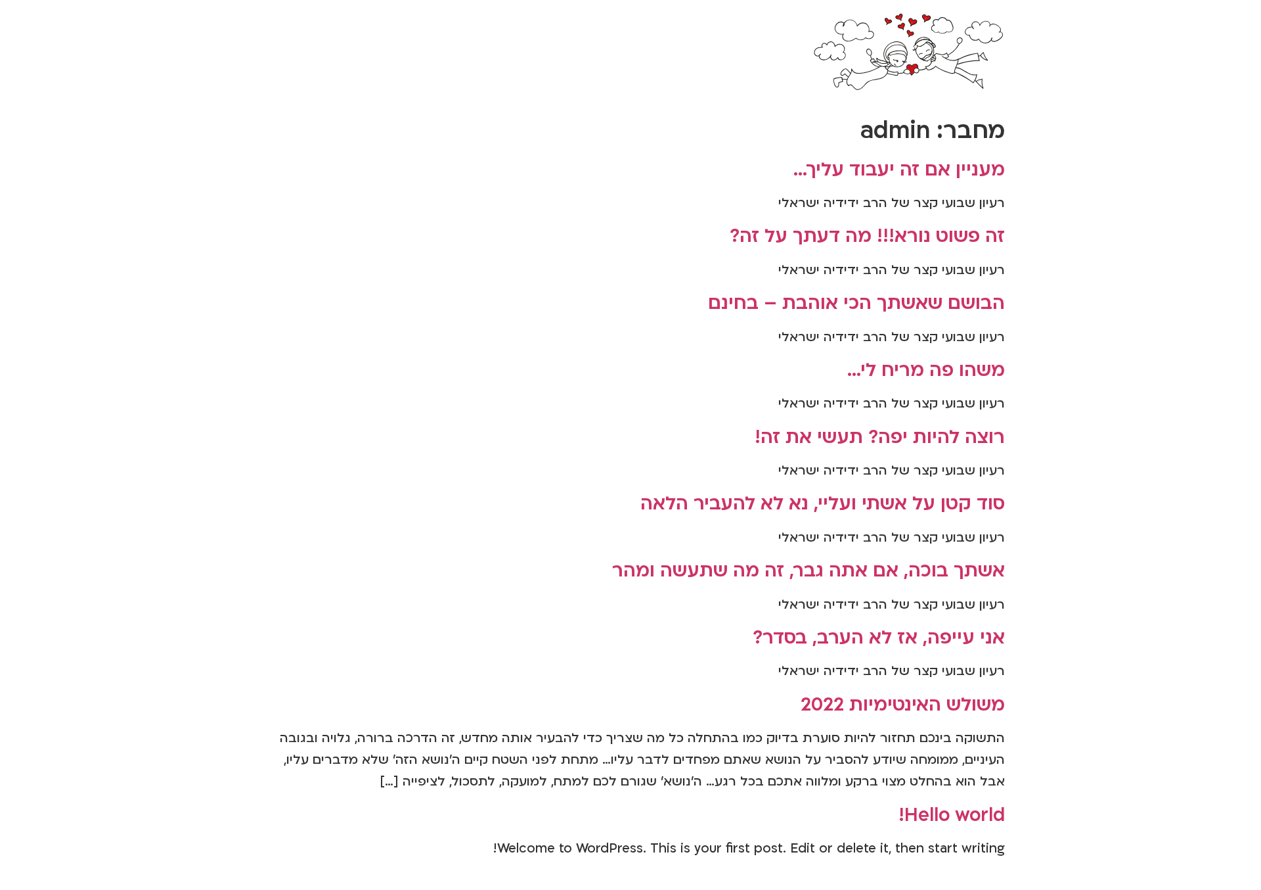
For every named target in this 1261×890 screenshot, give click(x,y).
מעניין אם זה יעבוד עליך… (899, 169)
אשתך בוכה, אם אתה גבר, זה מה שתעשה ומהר (808, 570)
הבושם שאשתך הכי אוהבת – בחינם (856, 303)
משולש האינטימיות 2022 (903, 704)
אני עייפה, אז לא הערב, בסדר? (879, 637)
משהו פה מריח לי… (926, 370)
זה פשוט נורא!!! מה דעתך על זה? (867, 235)
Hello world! (951, 815)
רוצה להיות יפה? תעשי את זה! (880, 437)
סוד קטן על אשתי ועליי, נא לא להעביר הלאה (822, 503)
